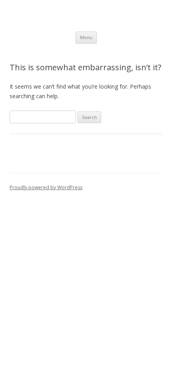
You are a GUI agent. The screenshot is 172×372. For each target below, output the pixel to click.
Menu (86, 37)
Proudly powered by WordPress (46, 187)
